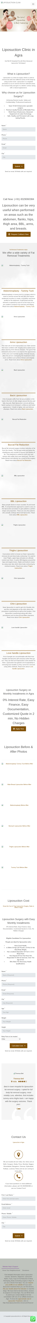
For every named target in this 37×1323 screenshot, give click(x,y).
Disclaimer (25, 1270)
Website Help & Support (10, 1266)
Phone (4, 135)
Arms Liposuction (26, 360)
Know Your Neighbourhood (11, 1270)
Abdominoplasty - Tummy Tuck (24, 306)
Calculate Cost (18, 1046)
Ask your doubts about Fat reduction (15, 1289)
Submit (18, 166)
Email (4, 144)
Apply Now (19, 729)
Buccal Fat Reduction (24, 460)
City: (3, 1223)
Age (3, 1008)
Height (4, 1027)
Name (4, 125)
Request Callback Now (20, 234)
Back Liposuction (27, 409)
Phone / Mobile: (7, 1213)
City (3, 153)
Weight (4, 1018)
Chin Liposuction (24, 617)
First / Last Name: (8, 1195)
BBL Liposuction (22, 515)
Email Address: (7, 1204)
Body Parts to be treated (9, 1036)
